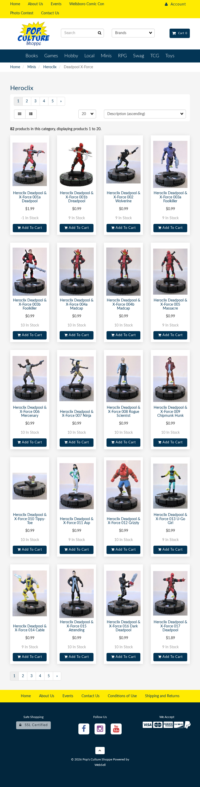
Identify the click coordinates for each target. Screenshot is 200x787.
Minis (31, 67)
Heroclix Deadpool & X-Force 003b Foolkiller (30, 304)
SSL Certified (35, 725)
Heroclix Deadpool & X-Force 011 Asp (76, 521)
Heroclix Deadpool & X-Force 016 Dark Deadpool (123, 626)
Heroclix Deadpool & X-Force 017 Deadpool (170, 626)
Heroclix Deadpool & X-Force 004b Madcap (123, 304)
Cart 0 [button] (181, 33)
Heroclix (50, 67)
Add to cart (31, 227)
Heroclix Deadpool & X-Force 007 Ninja (76, 414)
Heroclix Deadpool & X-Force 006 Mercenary (30, 412)
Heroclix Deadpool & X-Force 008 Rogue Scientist (123, 412)
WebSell (100, 764)
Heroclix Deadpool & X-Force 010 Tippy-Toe (30, 519)
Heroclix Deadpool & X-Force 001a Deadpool (30, 197)
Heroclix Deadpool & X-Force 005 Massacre (170, 304)
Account (177, 4)
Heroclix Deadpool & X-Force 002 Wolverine (123, 197)
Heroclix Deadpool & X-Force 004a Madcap (76, 304)
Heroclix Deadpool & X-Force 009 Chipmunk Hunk (170, 412)
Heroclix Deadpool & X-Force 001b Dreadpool (76, 197)
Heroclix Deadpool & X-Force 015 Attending (76, 626)
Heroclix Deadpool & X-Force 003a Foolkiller (170, 197)
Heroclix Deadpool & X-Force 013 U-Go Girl (170, 519)
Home (15, 67)
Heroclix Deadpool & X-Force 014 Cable (30, 628)
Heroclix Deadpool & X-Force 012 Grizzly (123, 521)
